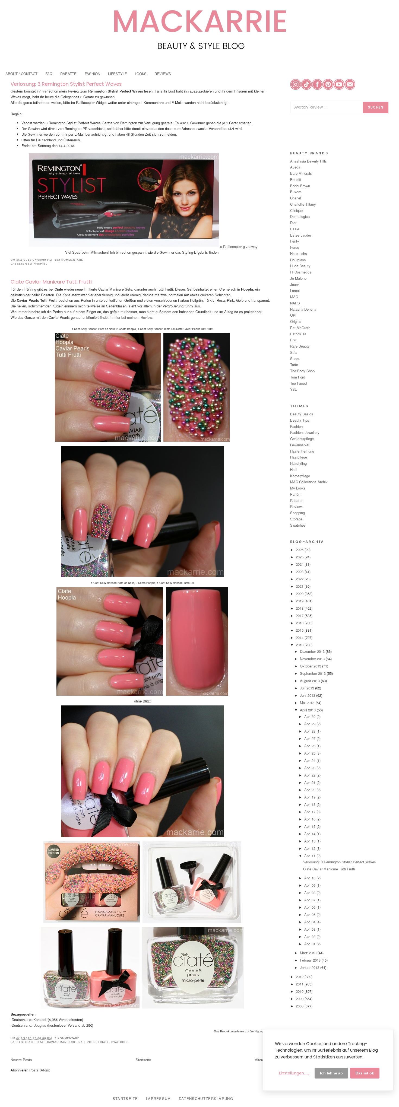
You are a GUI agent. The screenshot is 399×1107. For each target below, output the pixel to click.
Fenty (294, 241)
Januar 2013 (310, 967)
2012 (300, 976)
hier (44, 91)
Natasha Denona (303, 309)
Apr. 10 (310, 877)
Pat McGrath (300, 327)
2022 (300, 578)
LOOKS (141, 73)
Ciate (29, 1042)
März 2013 (309, 952)
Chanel (295, 198)
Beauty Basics (301, 413)
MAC (294, 296)
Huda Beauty (300, 265)
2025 (300, 556)
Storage (296, 518)
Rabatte (296, 500)
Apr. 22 (310, 775)
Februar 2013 (311, 960)
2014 (300, 637)
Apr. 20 (310, 789)
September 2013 (313, 673)
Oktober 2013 (311, 666)
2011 (300, 984)
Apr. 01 (310, 943)
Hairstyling (298, 463)
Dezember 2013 (313, 651)
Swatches (120, 1042)
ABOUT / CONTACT (21, 73)
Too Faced (298, 383)
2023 (300, 571)
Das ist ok (365, 1073)
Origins (295, 321)
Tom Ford (297, 377)
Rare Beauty (300, 346)
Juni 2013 (308, 695)
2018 (300, 608)
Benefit (295, 179)
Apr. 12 (310, 848)
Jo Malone (298, 278)
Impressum (158, 1098)
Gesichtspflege (302, 438)
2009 (300, 998)
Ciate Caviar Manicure (56, 1042)
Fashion (296, 426)
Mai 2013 (307, 702)
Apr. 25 (310, 753)
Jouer (294, 284)
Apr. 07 (310, 899)
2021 (300, 586)
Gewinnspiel (36, 263)
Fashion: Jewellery (304, 432)
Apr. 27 (310, 738)
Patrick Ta (298, 333)
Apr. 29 (310, 723)
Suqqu (295, 358)
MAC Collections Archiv (309, 481)
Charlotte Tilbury (303, 204)
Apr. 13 (310, 841)
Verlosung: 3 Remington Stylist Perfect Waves (66, 84)
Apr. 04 (310, 921)
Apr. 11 (310, 855)
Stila (293, 352)
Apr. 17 (310, 811)
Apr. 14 (310, 833)
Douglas (39, 1025)
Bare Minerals (301, 173)
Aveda (295, 167)
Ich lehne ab (331, 1073)
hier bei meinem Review (133, 317)
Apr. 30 (310, 716)
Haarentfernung (302, 451)
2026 (300, 549)
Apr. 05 (310, 914)
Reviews (296, 506)
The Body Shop (302, 370)
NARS (295, 303)
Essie (294, 228)
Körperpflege (300, 475)
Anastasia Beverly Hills (308, 161)
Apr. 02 (310, 936)
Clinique (296, 210)
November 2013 (313, 658)
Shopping (297, 512)
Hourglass (298, 259)
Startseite (143, 1059)
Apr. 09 (310, 885)
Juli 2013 (307, 688)
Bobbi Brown (300, 185)
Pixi (293, 339)
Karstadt (40, 1019)
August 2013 (310, 680)
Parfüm (296, 494)
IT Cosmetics (300, 272)
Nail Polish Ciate (93, 1042)
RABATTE (68, 73)
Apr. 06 (310, 907)
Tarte (294, 364)
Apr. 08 (310, 892)
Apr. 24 (310, 760)
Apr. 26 (310, 745)
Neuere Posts (21, 1059)
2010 (300, 991)
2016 (300, 622)
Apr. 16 (310, 819)
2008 (300, 1006)
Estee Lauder (300, 235)
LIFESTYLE (117, 73)
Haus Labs (298, 253)
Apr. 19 (310, 797)
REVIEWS (162, 73)
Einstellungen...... (294, 1073)
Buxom (295, 191)
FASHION (92, 73)
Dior (293, 222)
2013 (300, 644)
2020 (300, 593)
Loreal (295, 290)
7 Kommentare (67, 1038)
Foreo (294, 247)
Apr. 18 (310, 804)
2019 (300, 600)
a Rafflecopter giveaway (239, 246)
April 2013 (308, 709)
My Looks (298, 488)
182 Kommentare (69, 259)
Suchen (375, 107)
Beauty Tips (299, 420)
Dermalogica (300, 216)
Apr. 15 (310, 826)
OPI (293, 315)
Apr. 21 (310, 782)
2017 (300, 615)
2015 (300, 630)
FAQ (48, 73)
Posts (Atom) (39, 1070)
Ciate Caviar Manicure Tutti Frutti (51, 281)
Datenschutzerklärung (206, 1098)
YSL (293, 389)
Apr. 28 (310, 731)
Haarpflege (298, 457)
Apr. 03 (310, 929)
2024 (300, 564)
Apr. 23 (310, 767)
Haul (293, 469)
